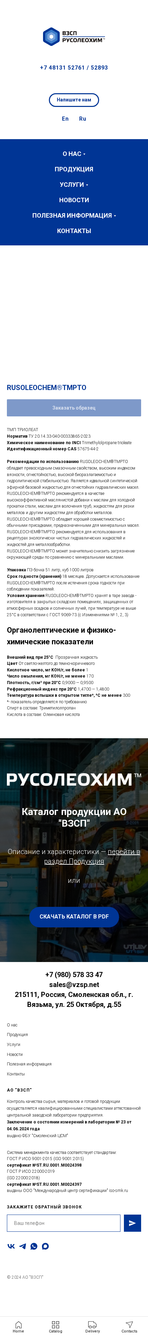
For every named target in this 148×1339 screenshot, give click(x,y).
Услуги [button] (72, 184)
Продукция (74, 169)
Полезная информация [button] (72, 215)
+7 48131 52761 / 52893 (74, 67)
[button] (136, 10)
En (65, 118)
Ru (82, 118)
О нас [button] (72, 153)
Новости (74, 200)
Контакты (74, 230)
